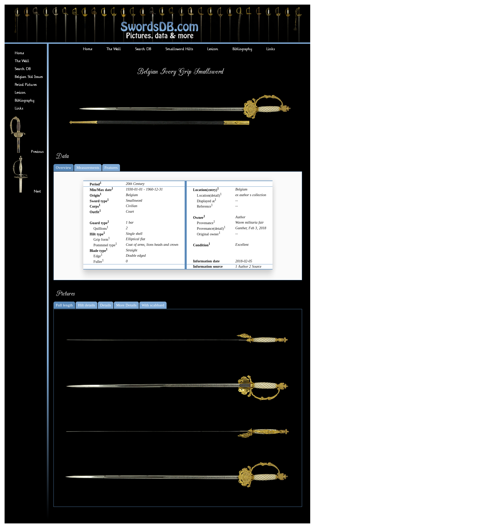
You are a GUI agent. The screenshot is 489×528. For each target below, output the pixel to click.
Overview (63, 168)
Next (37, 191)
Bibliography (24, 100)
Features (111, 168)
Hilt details (86, 305)
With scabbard (153, 305)
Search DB (23, 69)
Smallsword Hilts (179, 49)
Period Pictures (26, 84)
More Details (126, 305)
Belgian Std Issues (29, 76)
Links (19, 108)
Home (19, 53)
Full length (64, 305)
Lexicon (20, 92)
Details (105, 305)
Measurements (87, 168)
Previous (37, 151)
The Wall (22, 61)
